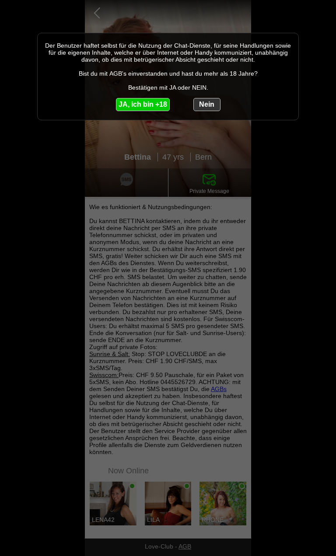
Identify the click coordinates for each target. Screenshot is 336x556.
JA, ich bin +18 (143, 104)
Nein (206, 104)
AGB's (117, 73)
